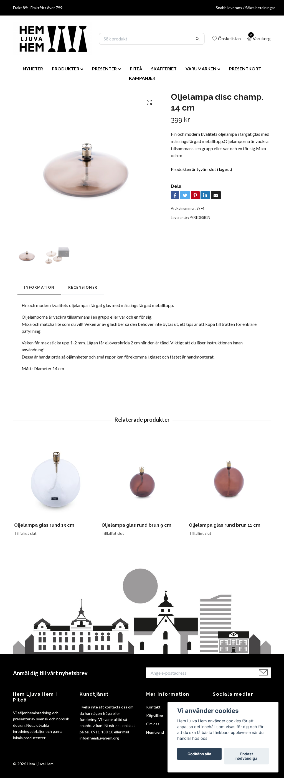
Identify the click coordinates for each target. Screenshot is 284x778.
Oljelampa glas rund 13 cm (44, 525)
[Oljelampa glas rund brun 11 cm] (229, 477)
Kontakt (153, 707)
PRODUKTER (65, 68)
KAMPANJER (142, 78)
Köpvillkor (154, 715)
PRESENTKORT (245, 68)
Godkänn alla (199, 754)
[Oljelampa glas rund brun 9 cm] (142, 477)
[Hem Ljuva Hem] (52, 39)
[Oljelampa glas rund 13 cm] (54, 477)
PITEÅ (136, 68)
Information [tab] (39, 287)
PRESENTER (104, 68)
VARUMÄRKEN (201, 68)
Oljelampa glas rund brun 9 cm (136, 525)
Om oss (152, 723)
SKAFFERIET (164, 68)
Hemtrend (155, 732)
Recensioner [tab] (82, 287)
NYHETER (33, 68)
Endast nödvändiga (246, 756)
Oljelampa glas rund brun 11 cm (224, 525)
